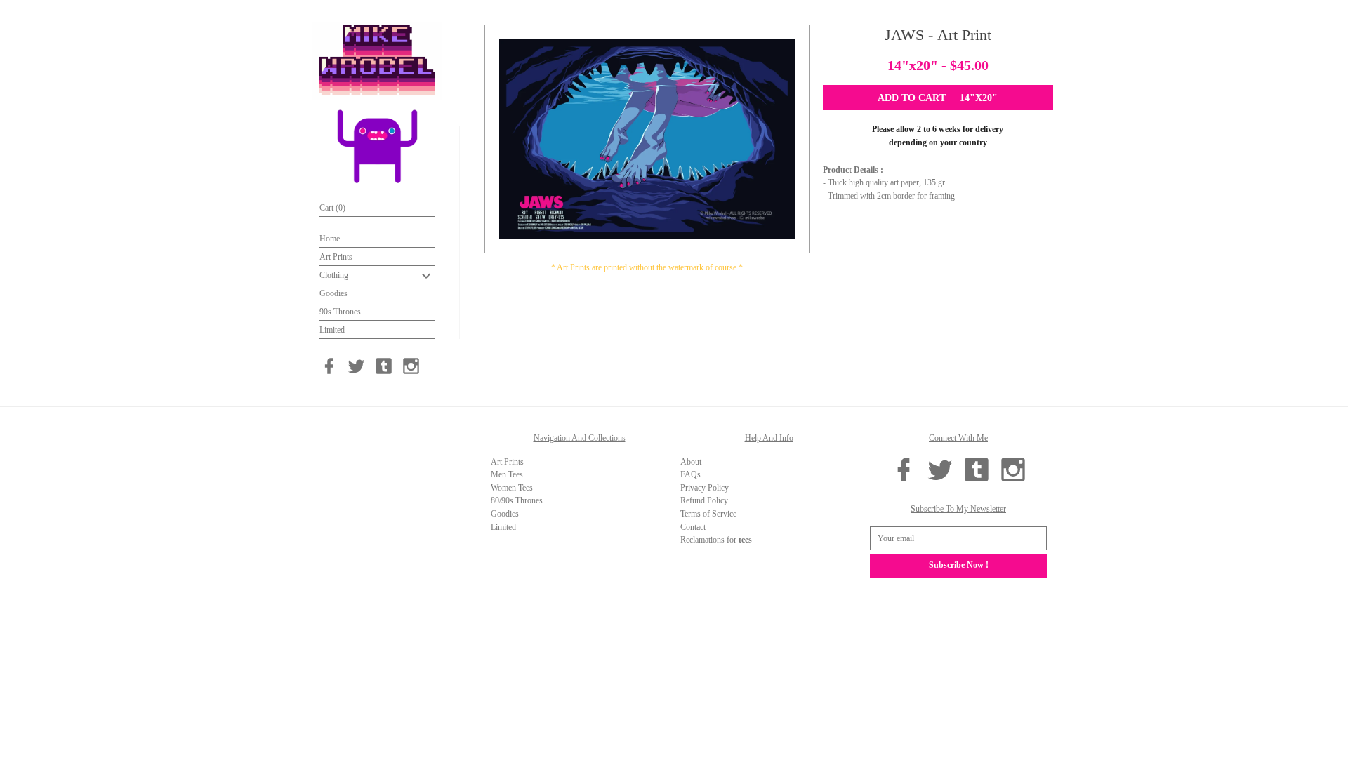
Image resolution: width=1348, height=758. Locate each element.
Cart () (332, 208)
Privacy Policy (704, 488)
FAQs (690, 474)
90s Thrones (340, 312)
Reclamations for (716, 540)
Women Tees (512, 488)
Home (329, 239)
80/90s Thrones (517, 500)
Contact (693, 527)
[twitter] (356, 366)
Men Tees (507, 474)
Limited (332, 330)
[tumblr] (383, 366)
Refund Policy (704, 500)
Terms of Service (708, 514)
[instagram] (411, 366)
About (690, 462)
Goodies (333, 293)
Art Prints (335, 257)
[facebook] (328, 366)
